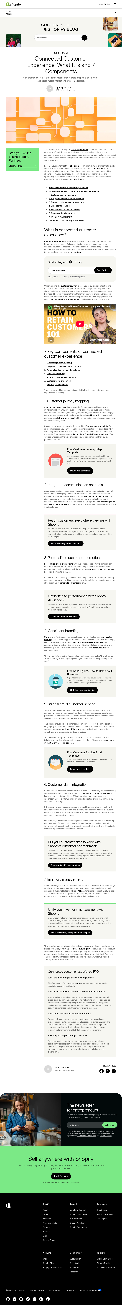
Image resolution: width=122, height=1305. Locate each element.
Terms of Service (36, 1290)
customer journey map (56, 407)
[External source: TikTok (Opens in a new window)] (34, 1299)
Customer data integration (59, 381)
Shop (45, 1259)
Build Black (74, 1263)
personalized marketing (70, 583)
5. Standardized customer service (64, 209)
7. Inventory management (60, 217)
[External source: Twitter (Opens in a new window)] (14, 1299)
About (45, 1210)
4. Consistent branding (59, 206)
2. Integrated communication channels (66, 198)
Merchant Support (78, 1210)
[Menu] (115, 4)
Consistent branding (56, 373)
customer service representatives (64, 299)
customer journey (69, 286)
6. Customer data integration (62, 213)
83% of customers (73, 166)
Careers (46, 1214)
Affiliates (46, 1231)
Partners (46, 1227)
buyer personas (66, 418)
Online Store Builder (105, 1259)
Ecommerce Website (106, 1267)
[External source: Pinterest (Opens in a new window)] (48, 1299)
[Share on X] (108, 1071)
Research (74, 1272)
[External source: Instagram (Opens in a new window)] (28, 1299)
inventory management (58, 504)
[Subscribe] (84, 38)
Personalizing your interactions (58, 564)
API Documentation (105, 1214)
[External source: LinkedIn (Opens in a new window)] (41, 1299)
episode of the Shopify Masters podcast (89, 434)
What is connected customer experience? (68, 187)
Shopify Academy (77, 1223)
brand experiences (79, 149)
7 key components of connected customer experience (74, 191)
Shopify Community (78, 1227)
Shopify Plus (48, 1263)
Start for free (104, 4)
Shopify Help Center (79, 1214)
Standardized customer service (61, 377)
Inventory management (57, 384)
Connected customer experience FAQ (66, 220)
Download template (80, 470)
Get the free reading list (82, 690)
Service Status (49, 1240)
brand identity (99, 648)
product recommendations (101, 569)
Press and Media (50, 1223)
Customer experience (54, 241)
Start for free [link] (103, 270)
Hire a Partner (76, 1218)
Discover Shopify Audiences (64, 616)
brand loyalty (91, 415)
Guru (46, 637)
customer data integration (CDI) (95, 793)
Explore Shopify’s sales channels (66, 543)
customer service (100, 168)
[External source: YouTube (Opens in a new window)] (21, 1299)
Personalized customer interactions (63, 370)
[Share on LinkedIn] (114, 1071)
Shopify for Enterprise (52, 1267)
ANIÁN (81, 891)
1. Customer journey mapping (62, 195)
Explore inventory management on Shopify (70, 932)
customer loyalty (76, 179)
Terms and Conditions (86, 1136)
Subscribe (109, 1125)
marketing (76, 252)
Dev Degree (102, 1218)
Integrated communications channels (64, 366)
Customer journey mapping (59, 362)
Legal (45, 1236)
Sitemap (70, 1290)
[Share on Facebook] (101, 1071)
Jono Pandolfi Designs (70, 729)
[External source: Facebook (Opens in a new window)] (8, 1299)
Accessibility (75, 1267)
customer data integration (103, 502)
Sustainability (75, 1259)
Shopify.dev (102, 1210)
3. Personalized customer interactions (66, 202)
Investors (47, 1218)
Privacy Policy (106, 1136)
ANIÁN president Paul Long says (76, 949)
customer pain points (98, 426)
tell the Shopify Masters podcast (88, 642)
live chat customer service (96, 496)
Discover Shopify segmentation (65, 865)
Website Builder (103, 1263)
